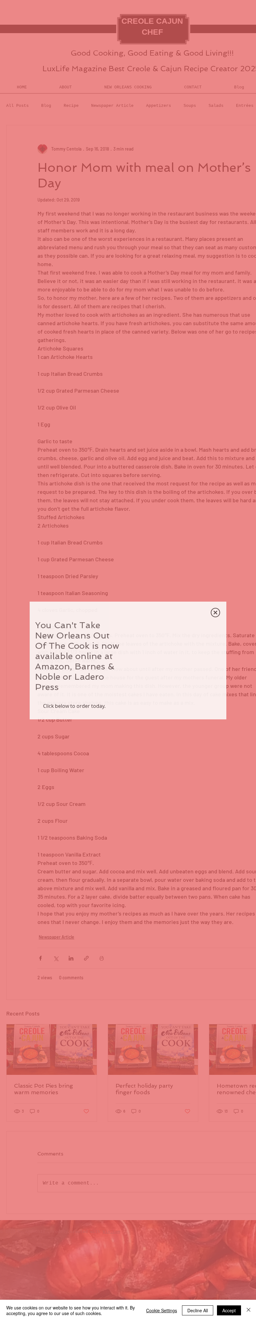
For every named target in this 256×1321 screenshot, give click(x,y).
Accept (229, 1310)
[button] (215, 576)
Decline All (197, 1310)
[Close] (248, 1310)
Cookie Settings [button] (161, 1310)
